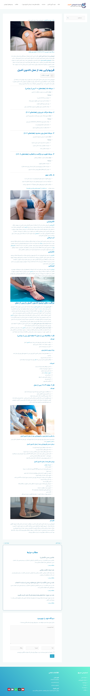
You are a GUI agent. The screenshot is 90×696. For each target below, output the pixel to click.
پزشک (41, 243)
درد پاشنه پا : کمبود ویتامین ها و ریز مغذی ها (37, 188)
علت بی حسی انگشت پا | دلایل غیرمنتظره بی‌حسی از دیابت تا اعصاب (34, 583)
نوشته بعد (6, 543)
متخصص (37, 233)
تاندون (25, 227)
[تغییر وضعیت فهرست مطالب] (51, 75)
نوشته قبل (59, 543)
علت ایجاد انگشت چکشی (47, 570)
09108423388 (55, 683)
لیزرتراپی (52, 269)
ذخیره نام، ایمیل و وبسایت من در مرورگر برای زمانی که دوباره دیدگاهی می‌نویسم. (34, 652)
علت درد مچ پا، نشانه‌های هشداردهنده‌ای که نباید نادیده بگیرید (36, 595)
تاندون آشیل (37, 307)
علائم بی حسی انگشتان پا (47, 558)
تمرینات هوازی (48, 465)
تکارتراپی (52, 255)
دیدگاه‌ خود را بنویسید (49, 52)
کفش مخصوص (49, 441)
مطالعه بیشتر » (51, 565)
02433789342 (54, 680)
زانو (41, 311)
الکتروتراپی (52, 225)
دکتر (35, 360)
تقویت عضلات (47, 373)
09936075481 (55, 685)
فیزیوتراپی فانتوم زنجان (46, 60)
